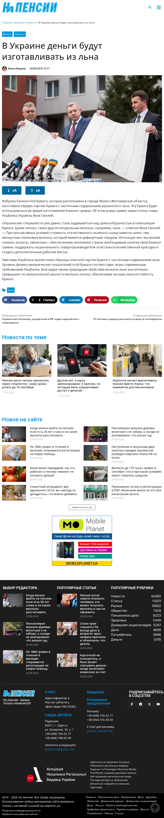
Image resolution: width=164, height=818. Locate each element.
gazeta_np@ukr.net (100, 731)
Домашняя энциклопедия (141, 801)
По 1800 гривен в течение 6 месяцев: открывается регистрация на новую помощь (55, 450)
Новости (31, 22)
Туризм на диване (127, 809)
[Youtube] (158, 704)
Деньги (7, 34)
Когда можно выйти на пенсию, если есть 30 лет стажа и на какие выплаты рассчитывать (53, 431)
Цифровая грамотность (101, 809)
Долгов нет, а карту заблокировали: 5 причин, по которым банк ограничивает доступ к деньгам (78, 385)
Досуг (90, 805)
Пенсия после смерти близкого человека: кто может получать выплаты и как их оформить (92, 603)
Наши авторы (58, 715)
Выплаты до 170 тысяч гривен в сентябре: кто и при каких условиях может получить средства (137, 471)
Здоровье (151, 797)
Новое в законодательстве (121, 805)
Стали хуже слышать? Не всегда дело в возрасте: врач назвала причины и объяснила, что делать (93, 634)
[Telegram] (140, 704)
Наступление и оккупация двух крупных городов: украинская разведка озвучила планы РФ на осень (134, 452)
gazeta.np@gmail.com (60, 749)
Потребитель (95, 813)
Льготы (99, 805)
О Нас (50, 692)
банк (11, 290)
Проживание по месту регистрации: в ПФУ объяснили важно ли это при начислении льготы (137, 490)
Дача (141, 797)
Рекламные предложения (98, 701)
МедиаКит (96, 692)
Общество (93, 801)
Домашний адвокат (112, 801)
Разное (109, 813)
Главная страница (13, 22)
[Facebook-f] (131, 704)
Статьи (119, 813)
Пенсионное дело (108, 797)
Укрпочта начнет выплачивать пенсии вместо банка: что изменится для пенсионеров (135, 383)
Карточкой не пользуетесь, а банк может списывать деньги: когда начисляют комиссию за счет (93, 663)
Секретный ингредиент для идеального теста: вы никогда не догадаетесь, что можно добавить (53, 490)
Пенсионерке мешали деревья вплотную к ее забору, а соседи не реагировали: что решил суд (135, 431)
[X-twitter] (149, 704)
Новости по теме (24, 337)
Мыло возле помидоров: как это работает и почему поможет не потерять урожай (52, 471)
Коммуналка (128, 797)
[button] (158, 7)
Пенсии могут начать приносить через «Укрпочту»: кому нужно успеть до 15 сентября (25, 383)
